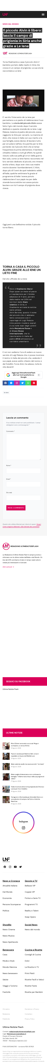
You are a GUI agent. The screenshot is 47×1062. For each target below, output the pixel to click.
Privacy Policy (30, 1019)
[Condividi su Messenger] (11, 383)
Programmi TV (31, 904)
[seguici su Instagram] (10, 867)
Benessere (8, 949)
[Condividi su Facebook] (5, 383)
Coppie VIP (30, 892)
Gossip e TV (31, 880)
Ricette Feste (31, 986)
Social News (31, 924)
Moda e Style (8, 961)
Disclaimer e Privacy (32, 1009)
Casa (5, 954)
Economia (7, 898)
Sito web (9, 493)
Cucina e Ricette (33, 949)
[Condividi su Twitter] (22, 383)
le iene (6, 392)
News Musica (8, 935)
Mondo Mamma (10, 967)
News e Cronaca (11, 880)
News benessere (10, 973)
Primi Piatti (29, 973)
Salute (5, 979)
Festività (6, 992)
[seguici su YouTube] (15, 867)
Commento (10, 431)
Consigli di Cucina (33, 954)
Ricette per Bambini (34, 992)
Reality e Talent (31, 910)
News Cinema (9, 929)
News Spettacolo (10, 942)
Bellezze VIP (30, 885)
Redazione (6, 1014)
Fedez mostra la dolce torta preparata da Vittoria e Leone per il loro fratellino (27, 788)
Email (8, 479)
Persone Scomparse (12, 904)
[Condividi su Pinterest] (34, 383)
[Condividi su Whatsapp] (28, 383)
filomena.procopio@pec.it (16, 1034)
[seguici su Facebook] (5, 867)
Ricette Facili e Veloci (34, 979)
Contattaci (28, 1014)
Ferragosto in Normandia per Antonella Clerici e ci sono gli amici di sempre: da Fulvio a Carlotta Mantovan (27, 799)
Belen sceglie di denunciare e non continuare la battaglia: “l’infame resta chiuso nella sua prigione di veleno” (27, 776)
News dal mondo (11, 24)
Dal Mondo (7, 892)
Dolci (27, 961)
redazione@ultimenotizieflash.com (22, 1032)
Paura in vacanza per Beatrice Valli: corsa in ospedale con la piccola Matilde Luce (25, 755)
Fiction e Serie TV (33, 898)
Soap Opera (30, 917)
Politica (6, 910)
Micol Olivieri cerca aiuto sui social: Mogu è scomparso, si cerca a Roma (24, 745)
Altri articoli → (8, 567)
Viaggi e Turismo (10, 986)
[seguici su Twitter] (20, 867)
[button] (43, 14)
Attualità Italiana (10, 885)
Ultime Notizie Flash (10, 689)
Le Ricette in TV (32, 967)
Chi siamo (6, 1009)
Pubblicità (6, 1019)
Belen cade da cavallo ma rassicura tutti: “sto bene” (27, 764)
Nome (8, 465)
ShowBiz (7, 924)
